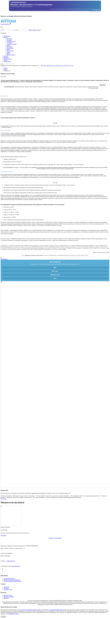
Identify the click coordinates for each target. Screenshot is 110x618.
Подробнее (3, 535)
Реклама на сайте (8, 595)
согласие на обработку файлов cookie (30, 609)
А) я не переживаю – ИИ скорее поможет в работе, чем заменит (18, 496)
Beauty (8, 45)
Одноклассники (55, 274)
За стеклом (9, 42)
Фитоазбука (10, 46)
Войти (30, 30)
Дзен (55, 278)
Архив (8, 52)
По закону (9, 40)
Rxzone (5, 60)
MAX (55, 267)
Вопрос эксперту (11, 54)
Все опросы (4, 498)
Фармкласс (9, 38)
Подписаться (7, 36)
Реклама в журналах (9, 596)
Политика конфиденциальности (12, 579)
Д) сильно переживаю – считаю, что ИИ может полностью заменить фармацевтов (54, 497)
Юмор (8, 49)
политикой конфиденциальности (57, 609)
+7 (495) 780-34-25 (10, 561)
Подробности (10, 48)
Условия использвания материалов (12, 581)
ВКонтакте (55, 271)
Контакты (6, 598)
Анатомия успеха (11, 41)
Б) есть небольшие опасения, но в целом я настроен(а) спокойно (53, 496)
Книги (8, 53)
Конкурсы (6, 57)
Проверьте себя (7, 58)
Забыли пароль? (36, 30)
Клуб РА (6, 56)
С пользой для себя (11, 44)
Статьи (5, 69)
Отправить (78, 497)
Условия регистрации (9, 578)
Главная (6, 68)
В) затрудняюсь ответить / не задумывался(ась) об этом (85, 496)
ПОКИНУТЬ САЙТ (13, 613)
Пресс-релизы (10, 50)
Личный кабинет (5, 24)
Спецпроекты (7, 61)
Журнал (6, 37)
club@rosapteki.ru (16, 566)
